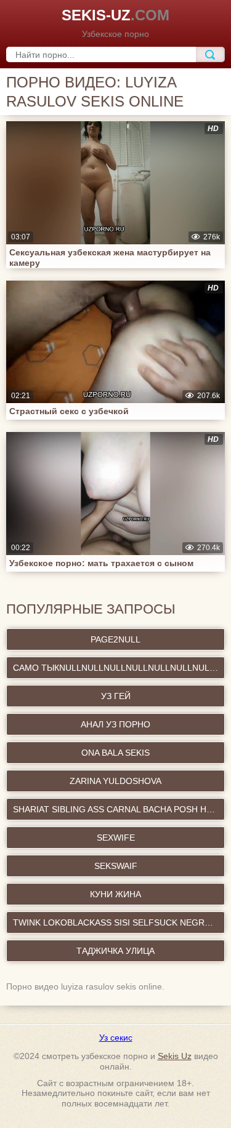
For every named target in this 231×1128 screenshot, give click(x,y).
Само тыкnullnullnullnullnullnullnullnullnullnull (119, 668)
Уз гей (116, 696)
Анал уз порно (115, 724)
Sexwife (116, 837)
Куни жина (115, 894)
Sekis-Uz (115, 15)
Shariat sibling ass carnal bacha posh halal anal (119, 809)
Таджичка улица (115, 951)
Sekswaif (115, 866)
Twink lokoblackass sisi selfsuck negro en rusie (119, 922)
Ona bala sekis (115, 753)
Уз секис (115, 1037)
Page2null (115, 639)
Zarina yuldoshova (115, 781)
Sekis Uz (175, 1056)
